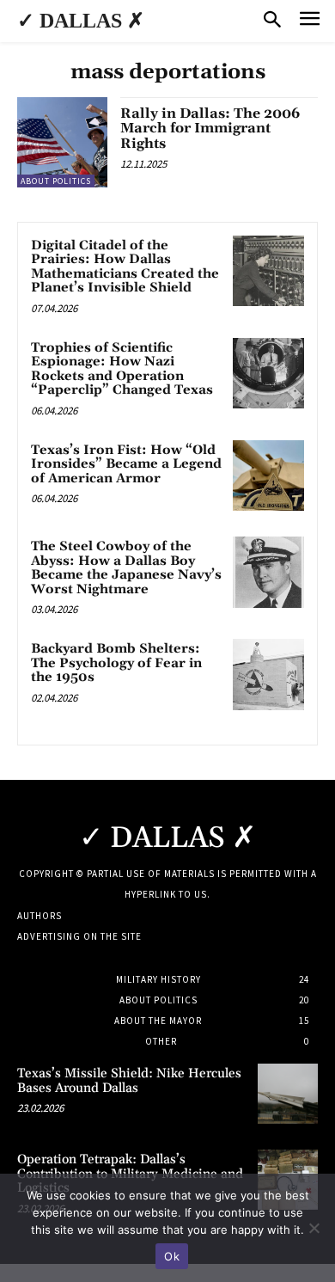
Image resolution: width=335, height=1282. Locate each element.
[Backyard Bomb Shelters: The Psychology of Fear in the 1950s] (268, 674)
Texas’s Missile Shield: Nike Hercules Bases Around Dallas (129, 1080)
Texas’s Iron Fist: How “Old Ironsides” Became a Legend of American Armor (126, 464)
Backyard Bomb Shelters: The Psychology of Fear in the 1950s (116, 663)
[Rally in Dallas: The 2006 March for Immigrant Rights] (62, 142)
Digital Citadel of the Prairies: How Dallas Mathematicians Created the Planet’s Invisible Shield (125, 267)
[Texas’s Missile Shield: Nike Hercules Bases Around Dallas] (288, 1094)
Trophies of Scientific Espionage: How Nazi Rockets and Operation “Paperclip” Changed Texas (122, 369)
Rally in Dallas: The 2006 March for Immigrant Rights (210, 128)
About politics (56, 181)
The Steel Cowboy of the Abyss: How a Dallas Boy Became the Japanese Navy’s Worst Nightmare (126, 568)
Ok (172, 1256)
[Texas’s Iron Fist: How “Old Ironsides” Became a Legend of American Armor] (268, 476)
